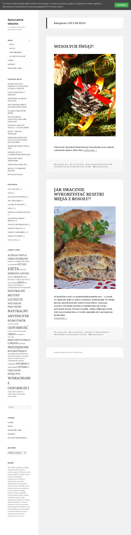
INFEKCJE (11, 277)
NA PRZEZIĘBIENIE (24, 287)
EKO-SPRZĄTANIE (14, 201)
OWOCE (12, 48)
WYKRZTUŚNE (13, 367)
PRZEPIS (13, 343)
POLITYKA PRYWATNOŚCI (17, 438)
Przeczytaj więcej (55, 6)
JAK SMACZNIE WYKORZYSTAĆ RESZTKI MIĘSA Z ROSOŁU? (79, 194)
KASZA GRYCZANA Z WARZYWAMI (15, 159)
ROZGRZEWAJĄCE (17, 350)
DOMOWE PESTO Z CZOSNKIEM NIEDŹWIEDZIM (19, 153)
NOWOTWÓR (16, 321)
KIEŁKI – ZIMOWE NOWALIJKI (15, 132)
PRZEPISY (22, 343)
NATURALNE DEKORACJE (96, 164)
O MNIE (11, 60)
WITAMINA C (23, 363)
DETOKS (21, 264)
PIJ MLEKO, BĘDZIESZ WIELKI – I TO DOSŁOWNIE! (18, 126)
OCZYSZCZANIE (13, 324)
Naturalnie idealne (15, 21)
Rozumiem (121, 5)
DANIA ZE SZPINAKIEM (16, 261)
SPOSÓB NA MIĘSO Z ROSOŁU (18, 356)
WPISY (10, 40)
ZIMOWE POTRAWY (15, 236)
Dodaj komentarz (101, 167)
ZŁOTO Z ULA (13, 240)
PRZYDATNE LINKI (15, 68)
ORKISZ (12, 334)
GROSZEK (22, 270)
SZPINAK (21, 361)
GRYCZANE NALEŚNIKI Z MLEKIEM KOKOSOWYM (17, 106)
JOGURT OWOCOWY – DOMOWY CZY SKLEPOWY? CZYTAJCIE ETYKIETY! (18, 86)
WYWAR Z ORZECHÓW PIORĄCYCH (18, 370)
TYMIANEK (11, 364)
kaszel (18, 276)
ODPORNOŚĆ (18, 327)
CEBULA (22, 255)
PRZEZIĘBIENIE (18, 347)
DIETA (11, 44)
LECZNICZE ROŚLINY (17, 56)
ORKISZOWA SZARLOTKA (17, 164)
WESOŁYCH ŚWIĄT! (15, 174)
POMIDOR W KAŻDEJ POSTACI (19, 212)
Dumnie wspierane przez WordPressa (68, 352)
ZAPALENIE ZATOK (14, 394)
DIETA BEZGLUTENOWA (17, 197)
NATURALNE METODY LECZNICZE (16, 295)
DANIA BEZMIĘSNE (18, 258)
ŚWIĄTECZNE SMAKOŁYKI (18, 224)
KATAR (24, 277)
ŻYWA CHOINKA (86, 167)
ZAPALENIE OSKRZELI (15, 392)
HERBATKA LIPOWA (18, 273)
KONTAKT (11, 64)
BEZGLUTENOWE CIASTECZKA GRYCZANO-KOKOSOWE (17, 119)
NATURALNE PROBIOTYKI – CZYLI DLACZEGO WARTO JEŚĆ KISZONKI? (18, 140)
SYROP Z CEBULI (13, 358)
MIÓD (21, 282)
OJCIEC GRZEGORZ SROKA (17, 331)
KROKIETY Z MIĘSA (14, 280)
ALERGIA (12, 255)
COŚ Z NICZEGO (15, 52)
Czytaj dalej (90, 150)
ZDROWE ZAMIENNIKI (16, 232)
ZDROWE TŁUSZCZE (15, 228)
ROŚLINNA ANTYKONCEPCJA (18, 354)
